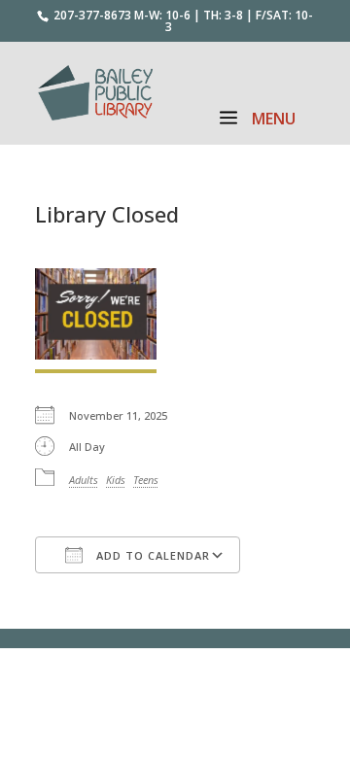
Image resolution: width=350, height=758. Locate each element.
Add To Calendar (151, 555)
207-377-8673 (92, 15)
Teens (145, 479)
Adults (83, 479)
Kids (115, 479)
